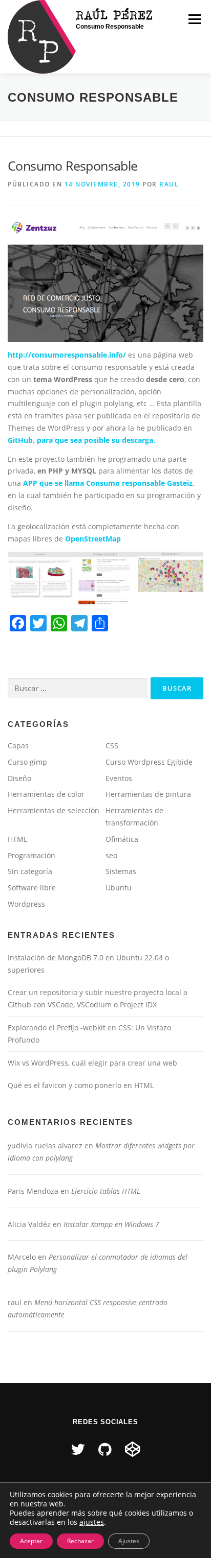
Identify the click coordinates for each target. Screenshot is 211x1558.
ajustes (91, 1522)
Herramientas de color (46, 794)
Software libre (32, 887)
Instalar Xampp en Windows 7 (111, 1224)
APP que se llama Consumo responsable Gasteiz (108, 483)
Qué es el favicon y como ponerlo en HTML (81, 1085)
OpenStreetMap (93, 539)
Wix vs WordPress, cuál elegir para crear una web (92, 1063)
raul (169, 184)
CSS (112, 745)
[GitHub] (105, 1448)
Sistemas (121, 871)
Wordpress (26, 904)
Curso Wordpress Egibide (149, 762)
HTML (17, 839)
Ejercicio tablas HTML (105, 1191)
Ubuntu (119, 887)
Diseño (19, 778)
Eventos (119, 778)
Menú (194, 19)
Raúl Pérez (115, 14)
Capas (18, 745)
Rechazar (80, 1541)
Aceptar (31, 1541)
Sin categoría (30, 871)
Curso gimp (27, 762)
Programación (31, 855)
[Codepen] (132, 1448)
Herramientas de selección (53, 810)
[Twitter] (78, 1448)
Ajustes (128, 1541)
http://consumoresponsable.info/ (67, 355)
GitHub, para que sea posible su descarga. (81, 440)
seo (111, 855)
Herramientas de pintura (148, 794)
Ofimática (122, 839)
